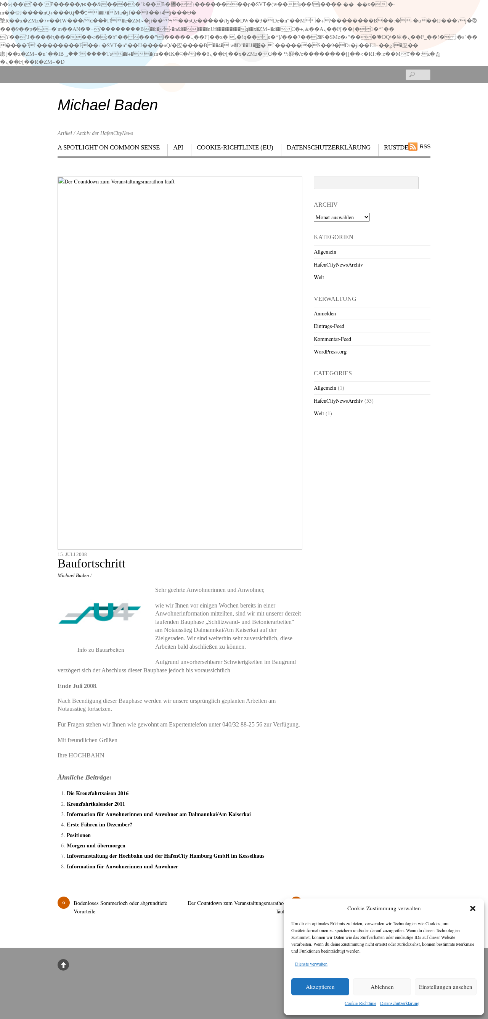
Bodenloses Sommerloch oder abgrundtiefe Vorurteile (114, 907)
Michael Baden (73, 575)
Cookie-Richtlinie (360, 1003)
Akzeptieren (320, 986)
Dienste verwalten (311, 964)
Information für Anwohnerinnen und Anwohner (122, 866)
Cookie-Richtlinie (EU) (235, 147)
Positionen (79, 835)
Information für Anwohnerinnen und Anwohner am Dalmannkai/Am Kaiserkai (159, 814)
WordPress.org (330, 351)
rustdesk (400, 147)
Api (178, 147)
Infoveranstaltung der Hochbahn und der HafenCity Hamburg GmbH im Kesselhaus (166, 856)
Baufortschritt (91, 563)
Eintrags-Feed (329, 325)
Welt (319, 277)
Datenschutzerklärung (399, 1003)
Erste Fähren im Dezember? (99, 824)
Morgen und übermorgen (96, 845)
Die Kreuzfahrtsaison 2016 (97, 793)
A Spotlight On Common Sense (109, 147)
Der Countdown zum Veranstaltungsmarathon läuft (243, 907)
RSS (425, 146)
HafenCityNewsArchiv (338, 264)
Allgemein (325, 251)
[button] (473, 908)
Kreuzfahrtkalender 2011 (96, 804)
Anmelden (325, 313)
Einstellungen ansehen (445, 986)
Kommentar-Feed (332, 338)
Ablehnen (382, 986)
